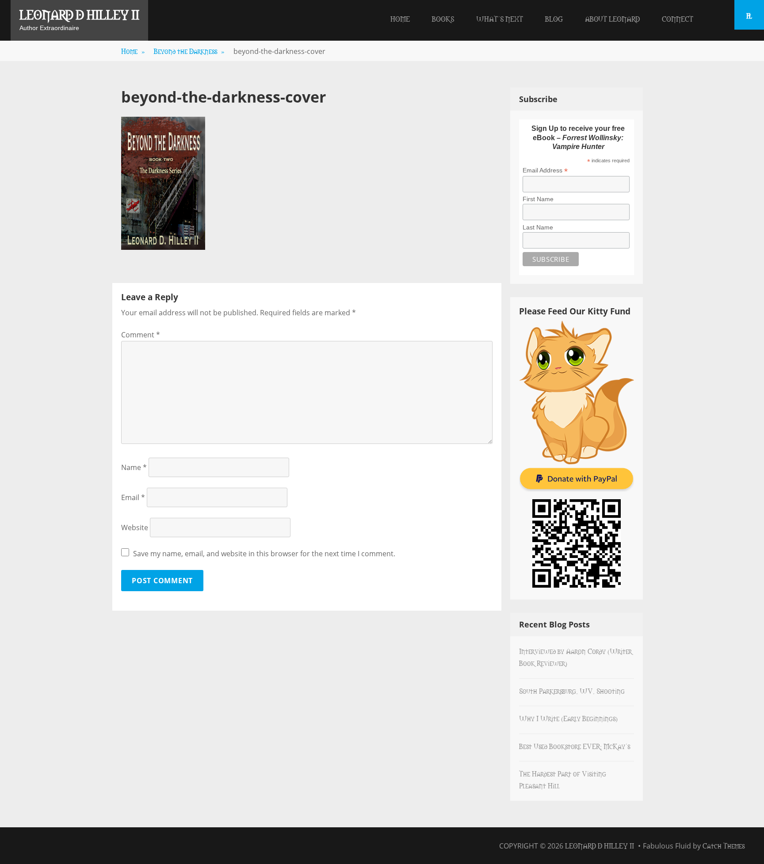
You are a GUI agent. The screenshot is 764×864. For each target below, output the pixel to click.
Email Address (545, 170)
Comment (140, 335)
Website (134, 527)
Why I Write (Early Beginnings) (568, 718)
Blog (554, 18)
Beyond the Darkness (189, 51)
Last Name (538, 227)
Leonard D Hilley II (79, 14)
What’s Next (499, 18)
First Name (538, 199)
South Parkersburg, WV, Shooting (572, 691)
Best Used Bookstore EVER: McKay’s (574, 746)
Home (400, 18)
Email (133, 497)
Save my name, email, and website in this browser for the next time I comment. (264, 553)
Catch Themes (724, 845)
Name (134, 467)
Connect (677, 18)
